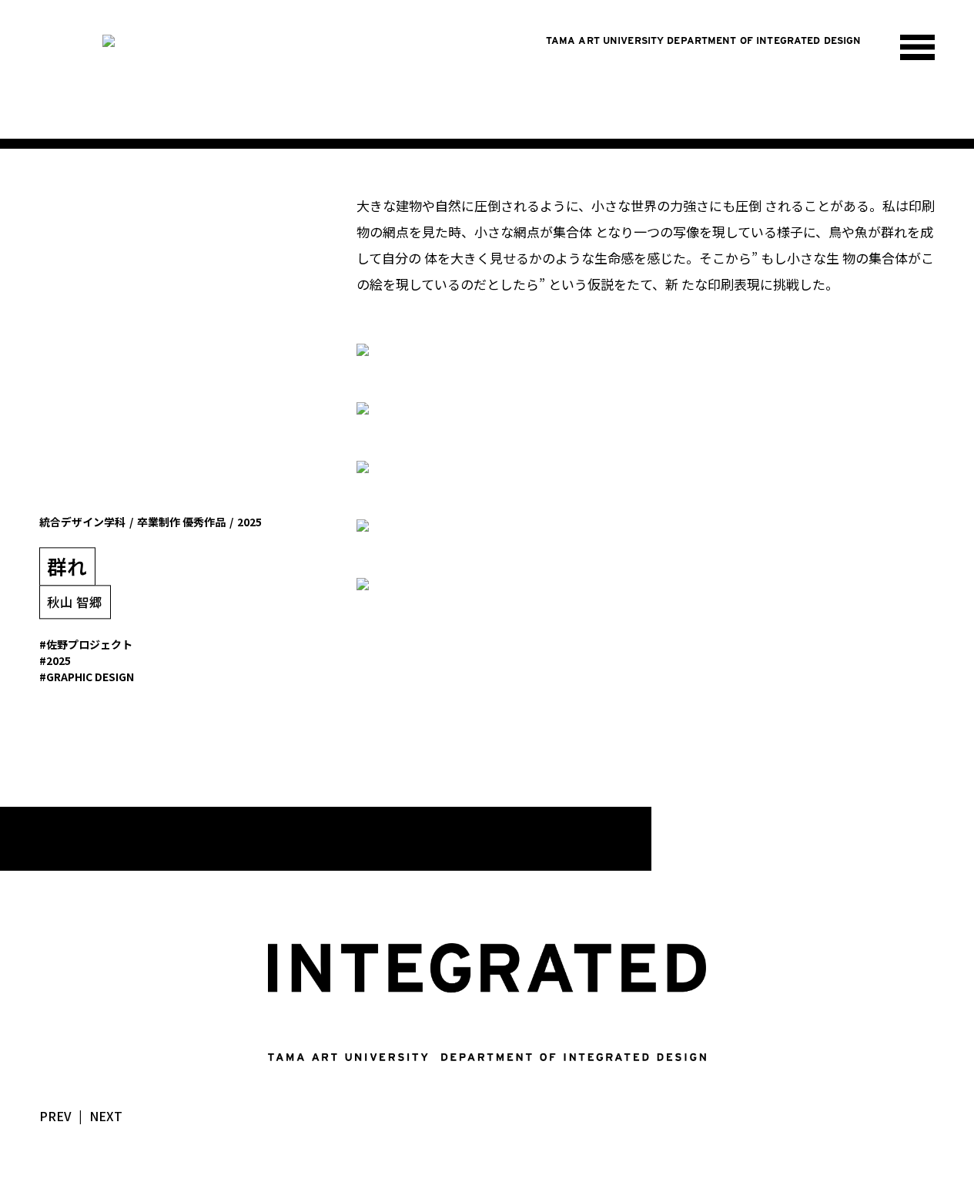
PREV (55, 1116)
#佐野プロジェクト (85, 644)
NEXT (105, 1116)
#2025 (55, 660)
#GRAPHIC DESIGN (86, 677)
